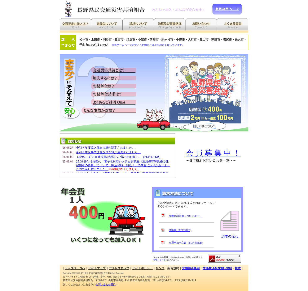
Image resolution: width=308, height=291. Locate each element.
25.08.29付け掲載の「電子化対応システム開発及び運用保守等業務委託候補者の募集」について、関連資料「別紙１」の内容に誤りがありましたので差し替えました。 (123, 165)
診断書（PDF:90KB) (180, 230)
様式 (238, 268)
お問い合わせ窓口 (106, 284)
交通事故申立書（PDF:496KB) (186, 242)
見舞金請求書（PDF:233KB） (185, 216)
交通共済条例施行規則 (217, 268)
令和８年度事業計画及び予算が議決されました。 (108, 152)
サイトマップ (97, 268)
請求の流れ (229, 236)
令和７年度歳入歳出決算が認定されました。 (105, 147)
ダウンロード (159, 260)
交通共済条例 (191, 268)
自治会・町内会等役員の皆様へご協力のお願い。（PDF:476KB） (119, 157)
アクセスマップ (119, 268)
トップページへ (75, 268)
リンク (160, 268)
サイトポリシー (142, 268)
